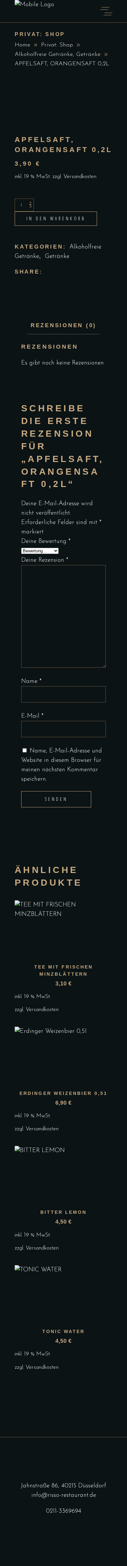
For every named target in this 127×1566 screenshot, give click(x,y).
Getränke (88, 55)
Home (22, 45)
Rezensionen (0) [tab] (63, 325)
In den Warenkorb (55, 218)
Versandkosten (80, 176)
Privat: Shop (57, 45)
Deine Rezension (44, 560)
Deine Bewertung (46, 541)
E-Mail (32, 716)
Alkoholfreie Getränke (44, 55)
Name (31, 681)
